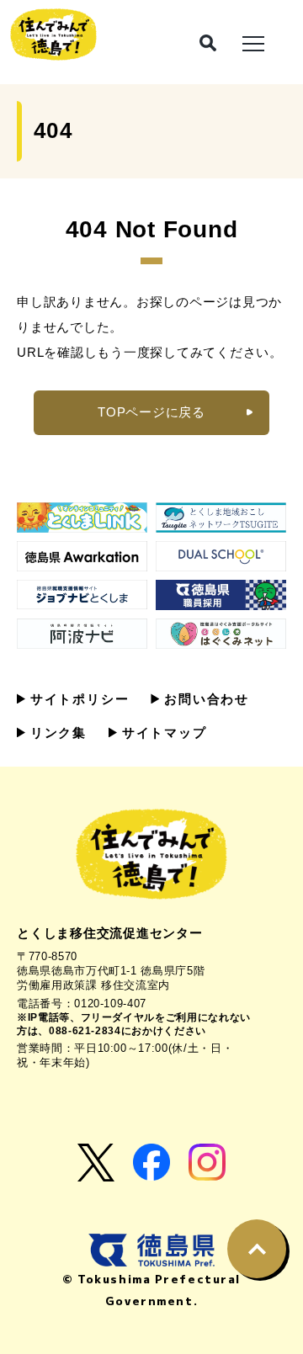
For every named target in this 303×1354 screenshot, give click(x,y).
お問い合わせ (204, 699)
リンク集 (56, 732)
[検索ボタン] (208, 43)
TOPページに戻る (151, 412)
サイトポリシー (77, 699)
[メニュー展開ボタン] (253, 42)
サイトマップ (162, 732)
